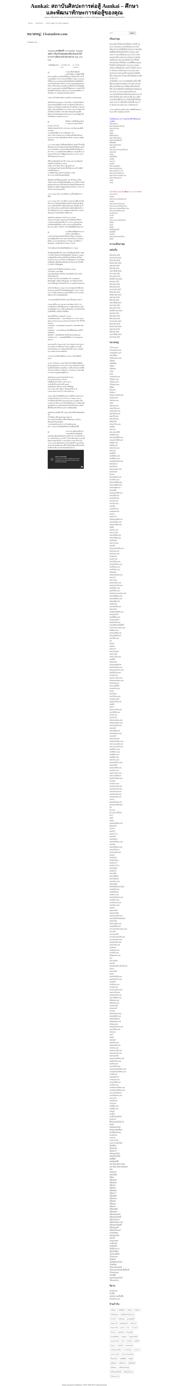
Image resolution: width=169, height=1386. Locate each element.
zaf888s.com (114, 1106)
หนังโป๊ (112, 1238)
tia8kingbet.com (115, 1021)
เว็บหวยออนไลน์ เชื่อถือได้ (119, 1270)
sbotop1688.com (115, 923)
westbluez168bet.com (117, 1087)
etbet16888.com (115, 535)
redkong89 (113, 884)
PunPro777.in (114, 865)
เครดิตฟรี (113, 1246)
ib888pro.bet (114, 630)
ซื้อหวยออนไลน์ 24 (117, 1122)
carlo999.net (114, 508)
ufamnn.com (114, 1048)
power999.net (114, 849)
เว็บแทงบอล (114, 1272)
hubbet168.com (115, 622)
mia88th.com (114, 754)
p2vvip (112, 799)
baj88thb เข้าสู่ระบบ (127, 1314)
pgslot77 (113, 831)
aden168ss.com (115, 413)
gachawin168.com (116, 585)
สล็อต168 (113, 1180)
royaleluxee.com (115, 902)
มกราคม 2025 (115, 305)
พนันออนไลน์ (115, 1153)
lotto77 (112, 707)
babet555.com (115, 448)
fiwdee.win (113, 559)
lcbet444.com (114, 683)
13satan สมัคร (56, 88)
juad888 (112, 659)
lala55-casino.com (116, 678)
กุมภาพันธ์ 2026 (115, 271)
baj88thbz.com (115, 456)
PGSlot (112, 828)
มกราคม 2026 (115, 273)
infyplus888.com (115, 633)
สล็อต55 (113, 1185)
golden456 (113, 604)
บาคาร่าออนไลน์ (116, 1143)
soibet (112, 974)
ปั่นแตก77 (113, 1151)
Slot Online (114, 960)
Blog (30, 23)
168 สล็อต (113, 355)
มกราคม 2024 (115, 337)
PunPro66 (113, 857)
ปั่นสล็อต (113, 1145)
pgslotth (112, 844)
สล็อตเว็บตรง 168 (116, 1222)
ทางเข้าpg (113, 1135)
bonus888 (113, 490)
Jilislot (112, 643)
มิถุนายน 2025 (115, 292)
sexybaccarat (113, 213)
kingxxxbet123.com (117, 670)
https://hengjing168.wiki (117, 126)
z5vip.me (113, 1103)
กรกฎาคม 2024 (115, 321)
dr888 (112, 527)
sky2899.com (114, 952)
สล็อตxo (113, 1206)
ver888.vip (113, 1074)
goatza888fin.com (116, 596)
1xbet (111, 371)
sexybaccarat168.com (117, 937)
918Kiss (112, 392)
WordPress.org (115, 1299)
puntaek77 (113, 871)
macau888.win (115, 730)
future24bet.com (115, 582)
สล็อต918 (113, 1198)
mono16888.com (115, 767)
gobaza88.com (115, 601)
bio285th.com (114, 479)
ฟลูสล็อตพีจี (114, 1161)
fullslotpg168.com (116, 575)
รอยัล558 (113, 1172)
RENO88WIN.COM (117, 886)
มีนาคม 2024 (114, 332)
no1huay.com (114, 783)
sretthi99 (113, 982)
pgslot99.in (113, 839)
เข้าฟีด (112, 1293)
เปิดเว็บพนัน (114, 1251)
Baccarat (113, 450)
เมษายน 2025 (115, 297)
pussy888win (114, 878)
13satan (81, 255)
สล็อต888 (113, 142)
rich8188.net (114, 892)
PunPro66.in (114, 860)
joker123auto (114, 651)
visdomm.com (115, 1079)
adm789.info (114, 416)
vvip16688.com (115, 1082)
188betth (113, 368)
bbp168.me (113, 464)
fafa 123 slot (114, 543)
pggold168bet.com (116, 823)
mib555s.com (114, 760)
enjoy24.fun (114, 532)
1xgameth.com (115, 376)
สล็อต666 (113, 1190)
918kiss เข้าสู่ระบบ (116, 395)
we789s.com (114, 1085)
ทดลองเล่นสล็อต (116, 1130)
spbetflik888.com (116, 976)
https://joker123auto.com (117, 203)
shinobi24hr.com (115, 942)
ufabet (112, 1037)
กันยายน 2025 (115, 284)
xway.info (113, 1098)
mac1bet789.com (116, 725)
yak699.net (113, 1100)
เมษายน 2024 (115, 329)
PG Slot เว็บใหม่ (115, 812)
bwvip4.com (114, 501)
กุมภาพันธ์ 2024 (115, 334)
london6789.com (115, 701)
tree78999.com (115, 1029)
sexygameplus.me (116, 939)
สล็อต (112, 1177)
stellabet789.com (116, 995)
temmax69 (113, 1008)
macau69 (113, 728)
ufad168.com (114, 1042)
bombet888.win (115, 487)
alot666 (112, 427)
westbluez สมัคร (116, 1350)
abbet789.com (115, 408)
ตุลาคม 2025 (114, 281)
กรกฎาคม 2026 (115, 258)
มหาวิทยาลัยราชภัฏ (117, 1164)
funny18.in (113, 580)
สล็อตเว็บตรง (114, 135)
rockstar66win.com (116, 897)
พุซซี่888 (113, 1159)
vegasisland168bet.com (118, 1069)
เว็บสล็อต (113, 1264)
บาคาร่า (113, 1137)
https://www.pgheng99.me (118, 220)
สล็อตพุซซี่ (113, 1209)
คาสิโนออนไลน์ (115, 1116)
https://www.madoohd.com (118, 199)
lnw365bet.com (115, 696)
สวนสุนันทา (114, 1233)
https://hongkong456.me (117, 236)
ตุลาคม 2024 (114, 313)
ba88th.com (114, 442)
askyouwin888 (115, 432)
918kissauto (114, 397)
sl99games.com (115, 955)
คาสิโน (112, 1114)
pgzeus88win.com (116, 847)
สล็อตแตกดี (114, 1227)
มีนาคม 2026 (114, 268)
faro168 (112, 234)
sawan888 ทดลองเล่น (117, 918)
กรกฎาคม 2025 (115, 289)
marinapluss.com (116, 733)
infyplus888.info (115, 635)
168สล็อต (113, 363)
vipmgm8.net (114, 1077)
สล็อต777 (113, 1193)
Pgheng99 (113, 826)
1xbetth (112, 159)
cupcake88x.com (115, 522)
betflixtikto (113, 471)
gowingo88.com (115, 606)
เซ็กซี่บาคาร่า (115, 1248)
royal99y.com (114, 900)
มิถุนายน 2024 (115, 324)
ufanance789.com (116, 1050)
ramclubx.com (115, 881)
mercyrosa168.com (116, 744)
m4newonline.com (116, 720)
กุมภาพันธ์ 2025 (115, 302)
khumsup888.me (115, 664)
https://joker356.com (116, 168)
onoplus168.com (115, 797)
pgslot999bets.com (116, 841)
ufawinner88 (114, 1056)
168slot (112, 360)
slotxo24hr (113, 152)
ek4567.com (114, 530)
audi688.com (114, 434)
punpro (112, 855)
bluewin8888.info (116, 482)
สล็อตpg (113, 1204)
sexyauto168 (114, 934)
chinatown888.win (116, 519)
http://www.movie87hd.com (118, 206)
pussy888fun (114, 876)
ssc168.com (114, 987)
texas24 (112, 1011)
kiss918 (112, 163)
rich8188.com (114, 889)
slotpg (111, 154)
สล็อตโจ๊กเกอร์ (115, 1230)
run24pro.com (115, 905)
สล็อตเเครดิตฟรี (116, 1225)
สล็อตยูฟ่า (113, 1211)
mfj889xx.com (115, 749)
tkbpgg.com (114, 1024)
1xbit (111, 374)
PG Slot (112, 810)
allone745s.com (115, 424)
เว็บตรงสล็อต (115, 1254)
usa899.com (114, 1063)
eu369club (113, 540)
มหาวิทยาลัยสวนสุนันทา (119, 1167)
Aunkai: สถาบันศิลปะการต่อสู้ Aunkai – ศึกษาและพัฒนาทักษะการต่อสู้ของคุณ (84, 9)
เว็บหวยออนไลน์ (116, 1267)
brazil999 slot (114, 495)
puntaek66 (113, 868)
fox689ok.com (115, 567)
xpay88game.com (116, 1095)
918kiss (112, 196)
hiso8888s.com (115, 617)
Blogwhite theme (101, 1385)
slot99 (111, 130)
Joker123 (113, 649)
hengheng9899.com (116, 612)
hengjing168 (114, 614)
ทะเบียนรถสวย (115, 1132)
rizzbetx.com (114, 894)
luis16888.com (115, 712)
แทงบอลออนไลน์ (116, 1278)
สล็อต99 (113, 1201)
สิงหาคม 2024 (115, 318)
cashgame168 (114, 511)
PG (111, 807)
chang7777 (113, 516)
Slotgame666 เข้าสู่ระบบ (118, 966)
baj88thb (113, 453)
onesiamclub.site (115, 791)
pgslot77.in (113, 834)
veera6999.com (115, 1066)
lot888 (112, 704)
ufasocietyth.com (116, 1053)
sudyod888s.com (115, 997)
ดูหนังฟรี (112, 231)
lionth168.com (115, 688)
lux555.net (113, 715)
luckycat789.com (116, 709)
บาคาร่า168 (114, 1140)
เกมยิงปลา (113, 1243)
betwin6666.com (115, 477)
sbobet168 (113, 921)
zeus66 (112, 1111)
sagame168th (114, 913)
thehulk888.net (115, 1019)
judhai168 (113, 662)
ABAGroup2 (114, 405)
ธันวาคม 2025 (115, 276)
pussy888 (112, 147)
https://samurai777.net (116, 170)
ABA (111, 403)
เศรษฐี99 (113, 1275)
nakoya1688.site (115, 775)
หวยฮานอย (114, 1241)
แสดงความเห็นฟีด (117, 1296)
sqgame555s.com (116, 979)
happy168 (113, 609)
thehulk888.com (115, 1016)
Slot (111, 958)
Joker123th (114, 1327)
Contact (39, 23)
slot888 (136, 1341)
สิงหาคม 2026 (115, 255)
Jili (111, 641)
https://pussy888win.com (117, 210)
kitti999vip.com (115, 672)
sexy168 (112, 931)
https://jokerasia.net (115, 177)
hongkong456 (114, 619)
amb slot (113, 429)
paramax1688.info (116, 804)
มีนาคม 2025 (114, 300)
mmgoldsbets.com (116, 762)
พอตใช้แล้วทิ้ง (115, 1156)
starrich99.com (115, 992)
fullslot (112, 222)
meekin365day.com (116, 741)
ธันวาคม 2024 (115, 308)
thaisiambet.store (116, 1013)
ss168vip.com (114, 984)
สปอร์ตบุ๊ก (113, 1174)
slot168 (112, 963)
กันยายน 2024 (115, 316)
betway (112, 474)
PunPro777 (113, 863)
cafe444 (112, 506)
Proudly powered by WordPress (72, 1385)
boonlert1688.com (116, 493)
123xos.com (114, 347)
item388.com (114, 638)
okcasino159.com (116, 786)
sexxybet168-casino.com (118, 929)
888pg (112, 387)
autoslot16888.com (116, 437)
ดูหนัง (111, 227)
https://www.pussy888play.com (119, 208)
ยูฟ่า (111, 1169)
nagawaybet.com (115, 773)
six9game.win (114, 950)
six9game (113, 947)
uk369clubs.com (115, 1061)
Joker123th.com (115, 656)
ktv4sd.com (114, 675)
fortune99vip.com (116, 564)
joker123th (113, 654)
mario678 (113, 736)
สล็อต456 (113, 1182)
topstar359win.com (116, 1026)
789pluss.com (114, 384)
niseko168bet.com (116, 778)
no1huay (113, 781)
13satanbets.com (53, 65)
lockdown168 (114, 699)
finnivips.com (114, 551)
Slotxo (112, 968)
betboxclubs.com (116, 469)
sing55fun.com (115, 945)
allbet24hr (113, 421)
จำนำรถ (113, 1119)
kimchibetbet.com (116, 667)
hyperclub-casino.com (117, 627)
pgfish (112, 820)
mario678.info (115, 738)
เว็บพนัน (113, 1259)
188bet (112, 366)
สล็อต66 (113, 1188)
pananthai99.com (116, 802)
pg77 (111, 815)
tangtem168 (114, 1005)
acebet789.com (115, 411)
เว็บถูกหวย (114, 1256)
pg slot (112, 215)
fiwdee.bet (113, 556)
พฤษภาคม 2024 (115, 326)
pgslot (111, 180)
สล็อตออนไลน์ (115, 1214)
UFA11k (113, 1032)
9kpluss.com (114, 400)
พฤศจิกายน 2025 (116, 279)
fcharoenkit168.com (117, 548)
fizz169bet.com (115, 561)
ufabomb (113, 1040)
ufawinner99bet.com (117, 1058)
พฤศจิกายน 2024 (116, 310)
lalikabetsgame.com (117, 680)
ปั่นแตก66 (113, 1148)
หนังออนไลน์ (114, 1235)
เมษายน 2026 (115, 265)
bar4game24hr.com (116, 461)
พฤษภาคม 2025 (115, 295)
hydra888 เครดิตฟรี (117, 625)
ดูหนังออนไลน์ (114, 229)
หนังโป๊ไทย (113, 156)
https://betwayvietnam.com (118, 175)
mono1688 (113, 765)
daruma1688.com (116, 524)
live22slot (113, 693)
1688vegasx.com (115, 358)
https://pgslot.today (115, 145)
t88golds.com (114, 1000)
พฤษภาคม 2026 (115, 263)
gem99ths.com (115, 588)
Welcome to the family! (57, 23)
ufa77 (112, 1034)
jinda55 (112, 646)
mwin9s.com (114, 770)
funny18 (112, 161)
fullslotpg (113, 572)
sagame (112, 201)
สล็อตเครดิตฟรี (115, 1217)
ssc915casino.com (116, 989)
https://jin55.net (114, 128)
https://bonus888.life (116, 140)
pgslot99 (113, 836)
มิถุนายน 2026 (115, 260)
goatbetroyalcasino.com (118, 593)
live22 (111, 224)
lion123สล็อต (114, 686)
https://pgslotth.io (115, 166)
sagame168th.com (116, 915)
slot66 (111, 133)
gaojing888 (130, 1319)
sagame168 (113, 910)
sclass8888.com (115, 926)
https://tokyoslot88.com (117, 173)
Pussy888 (113, 873)
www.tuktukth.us (116, 1093)
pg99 (111, 818)
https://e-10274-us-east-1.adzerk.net (59, 321)
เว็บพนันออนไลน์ (116, 1262)
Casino (112, 514)
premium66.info (115, 852)
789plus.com (114, 379)
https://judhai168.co (116, 138)
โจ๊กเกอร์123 (114, 123)
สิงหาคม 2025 (115, 287)
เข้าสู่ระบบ (113, 1291)
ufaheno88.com (115, 1045)
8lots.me (113, 390)
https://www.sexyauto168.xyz (119, 149)
